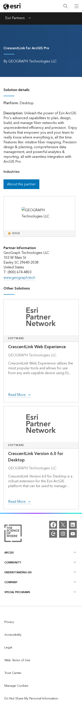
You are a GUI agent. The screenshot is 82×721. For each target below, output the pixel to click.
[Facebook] (53, 525)
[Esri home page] (12, 6)
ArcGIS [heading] (9, 552)
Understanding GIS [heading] (18, 572)
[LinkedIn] (73, 525)
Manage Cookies (16, 685)
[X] (63, 525)
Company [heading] (10, 582)
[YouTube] (73, 534)
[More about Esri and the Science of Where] (13, 534)
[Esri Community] (53, 534)
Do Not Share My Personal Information (31, 698)
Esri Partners (15, 18)
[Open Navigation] (76, 6)
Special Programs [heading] (17, 592)
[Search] (65, 6)
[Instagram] (63, 534)
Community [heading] (12, 562)
